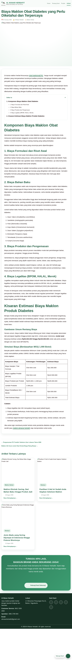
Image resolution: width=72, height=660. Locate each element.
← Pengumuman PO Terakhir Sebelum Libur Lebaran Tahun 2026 (21, 442)
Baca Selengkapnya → (10, 498)
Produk (63, 3)
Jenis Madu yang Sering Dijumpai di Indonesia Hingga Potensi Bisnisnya (17, 537)
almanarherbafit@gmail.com (10, 619)
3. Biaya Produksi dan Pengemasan (20, 110)
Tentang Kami (56, 3)
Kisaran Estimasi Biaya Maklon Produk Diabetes (26, 116)
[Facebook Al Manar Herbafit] (66, 602)
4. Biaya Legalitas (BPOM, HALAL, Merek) (21, 112)
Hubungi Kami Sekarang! (38, 585)
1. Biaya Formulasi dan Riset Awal (19, 104)
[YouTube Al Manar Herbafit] (61, 602)
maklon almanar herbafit (21, 428)
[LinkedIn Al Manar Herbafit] (51, 607)
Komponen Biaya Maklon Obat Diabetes (23, 101)
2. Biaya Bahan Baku (16, 107)
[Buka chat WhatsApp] (68, 656)
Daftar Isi (9, 97)
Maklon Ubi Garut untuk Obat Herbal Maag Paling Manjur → (19, 446)
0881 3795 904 (13, 614)
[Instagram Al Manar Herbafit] (51, 602)
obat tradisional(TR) (36, 75)
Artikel (69, 3)
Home (48, 3)
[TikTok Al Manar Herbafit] (56, 602)
